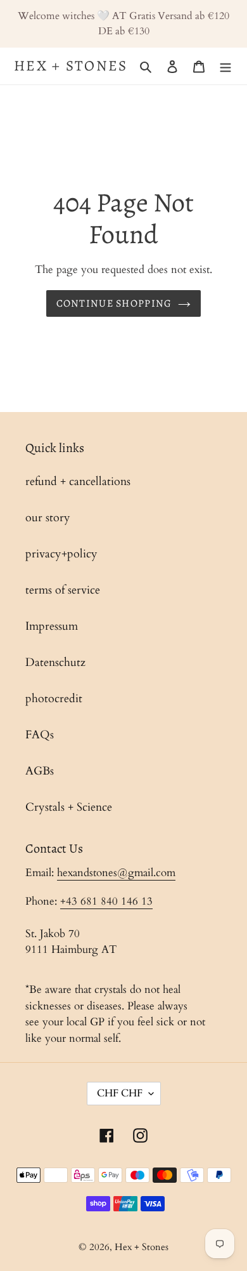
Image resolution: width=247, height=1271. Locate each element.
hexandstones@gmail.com (116, 872)
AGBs (39, 771)
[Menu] (225, 66)
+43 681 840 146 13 (106, 901)
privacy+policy (61, 554)
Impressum (51, 626)
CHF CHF (119, 1093)
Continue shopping (114, 303)
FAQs (39, 735)
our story (47, 518)
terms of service (62, 590)
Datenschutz (55, 662)
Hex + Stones (71, 66)
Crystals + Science (68, 807)
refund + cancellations (77, 481)
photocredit (53, 699)
